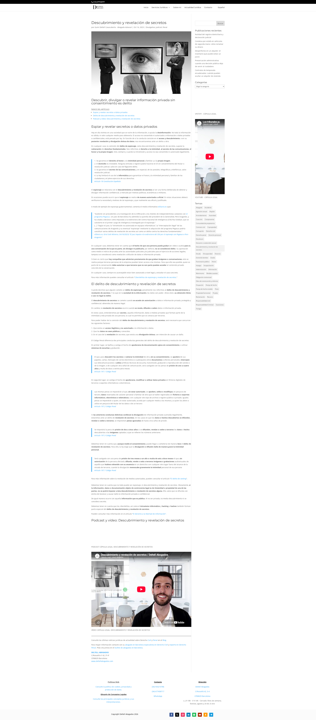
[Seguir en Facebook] (171, 715)
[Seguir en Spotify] (194, 715)
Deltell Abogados (202, 687)
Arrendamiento (201, 215)
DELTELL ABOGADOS (100, 652)
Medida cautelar (212, 273)
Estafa (213, 258)
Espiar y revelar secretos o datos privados (110, 112)
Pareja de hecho (211, 285)
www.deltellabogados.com (102, 661)
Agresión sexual (201, 211)
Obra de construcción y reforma (207, 281)
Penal (165, 27)
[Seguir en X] (177, 715)
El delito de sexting (178, 478)
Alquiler (212, 211)
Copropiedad (211, 227)
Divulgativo (150, 27)
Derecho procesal (215, 235)
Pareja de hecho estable (204, 289)
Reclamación (200, 297)
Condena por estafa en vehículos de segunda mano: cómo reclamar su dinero (209, 44)
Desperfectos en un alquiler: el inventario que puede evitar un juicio (208, 54)
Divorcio (217, 254)
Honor (214, 262)
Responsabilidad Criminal (204, 305)
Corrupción (200, 231)
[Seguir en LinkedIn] (188, 715)
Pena (216, 289)
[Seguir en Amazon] (205, 715)
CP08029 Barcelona (202, 696)
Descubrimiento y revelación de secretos (207, 248)
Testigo (198, 309)
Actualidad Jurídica (192, 8)
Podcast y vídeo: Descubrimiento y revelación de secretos (116, 119)
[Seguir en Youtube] (200, 715)
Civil (149, 640)
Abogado (199, 207)
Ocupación (199, 285)
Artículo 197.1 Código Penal (105, 371)
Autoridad (212, 215)
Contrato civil (200, 227)
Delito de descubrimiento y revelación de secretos (113, 115)
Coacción (199, 219)
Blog (164, 640)
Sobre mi (177, 8)
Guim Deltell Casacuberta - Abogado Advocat (113, 27)
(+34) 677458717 (99, 2)
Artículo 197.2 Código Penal (105, 406)
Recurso (210, 297)
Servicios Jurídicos (160, 8)
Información (212, 269)
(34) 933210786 (158, 687)
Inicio (146, 8)
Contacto (208, 8)
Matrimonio (200, 273)
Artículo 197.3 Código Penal (105, 435)
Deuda (198, 254)
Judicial (159, 27)
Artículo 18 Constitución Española (107, 181)
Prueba (215, 293)
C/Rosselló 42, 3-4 (202, 691)
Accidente (208, 207)
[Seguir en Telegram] (211, 715)
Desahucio (199, 239)
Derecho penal (201, 235)
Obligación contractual (203, 277)
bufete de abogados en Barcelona (129, 648)
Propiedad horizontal (203, 293)
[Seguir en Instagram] (183, 715)
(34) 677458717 (158, 691)
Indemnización (201, 269)
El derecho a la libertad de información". (150, 514)
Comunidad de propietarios (205, 223)
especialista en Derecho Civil (156, 645)
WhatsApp (158, 696)
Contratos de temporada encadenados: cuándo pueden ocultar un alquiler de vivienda (207, 73)
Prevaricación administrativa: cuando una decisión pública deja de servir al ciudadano (209, 63)
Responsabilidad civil (203, 301)
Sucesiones (220, 305)
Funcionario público (202, 262)
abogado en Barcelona (134, 645)
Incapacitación (209, 265)
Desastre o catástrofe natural (206, 243)
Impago (198, 265)
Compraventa (209, 219)
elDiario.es (162, 207)
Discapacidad (207, 254)
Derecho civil (210, 231)
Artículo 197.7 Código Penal (105, 470)
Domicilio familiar (202, 258)
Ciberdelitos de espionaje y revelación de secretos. (156, 277)
